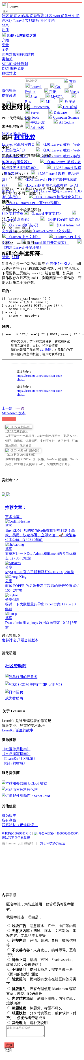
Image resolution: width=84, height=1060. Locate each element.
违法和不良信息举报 (16, 837)
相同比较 (24, 137)
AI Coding (66, 122)
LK (48, 102)
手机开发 (38, 122)
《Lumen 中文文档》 (23, 237)
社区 (6, 16)
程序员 (69, 102)
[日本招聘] (14, 692)
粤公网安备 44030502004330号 (58, 833)
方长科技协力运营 (52, 843)
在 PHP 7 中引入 (58, 264)
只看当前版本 (28, 640)
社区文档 (47, 21)
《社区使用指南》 (16, 749)
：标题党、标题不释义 (37, 1008)
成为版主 (9, 815)
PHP (52, 92)
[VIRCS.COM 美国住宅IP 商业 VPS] (33, 684)
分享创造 (12, 599)
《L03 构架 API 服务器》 (21, 454)
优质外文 (68, 16)
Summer (11, 843)
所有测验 (9, 820)
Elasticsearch (40, 107)
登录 (5, 25)
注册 (5, 30)
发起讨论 (9, 640)
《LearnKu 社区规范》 (19, 758)
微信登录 (9, 90)
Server (35, 112)
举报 (9, 1045)
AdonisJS (37, 128)
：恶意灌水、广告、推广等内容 (44, 926)
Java (34, 97)
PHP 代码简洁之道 (22, 35)
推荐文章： (15, 507)
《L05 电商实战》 (16, 431)
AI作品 (24, 16)
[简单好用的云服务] (21, 677)
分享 (8, 567)
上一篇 (7, 408)
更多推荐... (13, 517)
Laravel (36, 87)
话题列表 (37, 16)
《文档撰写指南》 (16, 754)
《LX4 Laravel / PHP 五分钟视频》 (33, 203)
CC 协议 (45, 350)
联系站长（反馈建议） (20, 825)
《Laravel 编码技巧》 (23, 225)
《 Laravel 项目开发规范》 (47, 243)
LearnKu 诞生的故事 (17, 730)
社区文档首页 (13, 213)
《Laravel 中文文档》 (46, 213)
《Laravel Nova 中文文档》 (51, 231)
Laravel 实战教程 (26, 21)
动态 (14, 16)
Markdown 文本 (14, 413)
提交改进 (9, 95)
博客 (8, 526)
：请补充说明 (30, 1023)
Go (57, 87)
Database (60, 112)
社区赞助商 (15, 665)
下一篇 (18, 408)
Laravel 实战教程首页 (19, 144)
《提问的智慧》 (14, 763)
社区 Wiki (53, 16)
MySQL (56, 97)
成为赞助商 (14, 698)
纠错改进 (9, 419)
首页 (72, 81)
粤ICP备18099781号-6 (16, 833)
